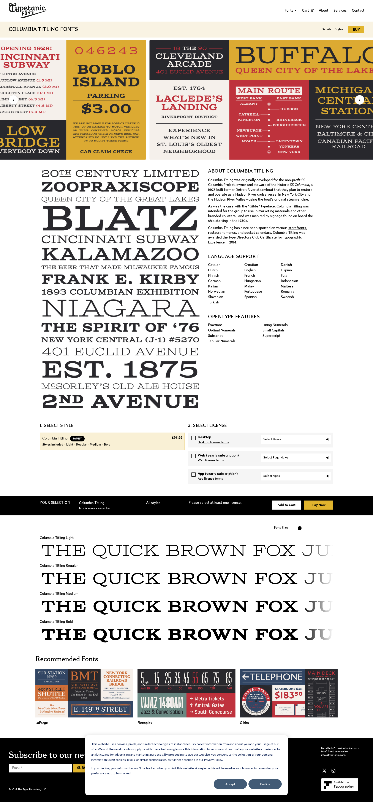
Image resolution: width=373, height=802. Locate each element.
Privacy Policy (213, 759)
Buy (356, 29)
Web (218, 455)
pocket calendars (257, 232)
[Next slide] (359, 100)
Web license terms (211, 460)
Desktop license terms (213, 442)
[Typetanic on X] (324, 770)
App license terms (210, 478)
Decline (265, 784)
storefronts (297, 228)
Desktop (204, 437)
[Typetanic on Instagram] (333, 770)
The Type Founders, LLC (32, 789)
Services (340, 10)
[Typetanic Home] (27, 11)
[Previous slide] (13, 100)
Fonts (291, 10)
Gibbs (254, 206)
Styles (339, 29)
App (218, 474)
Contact (358, 10)
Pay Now (319, 504)
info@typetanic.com (333, 755)
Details (326, 29)
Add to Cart (287, 504)
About (323, 10)
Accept (230, 784)
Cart (305, 10)
